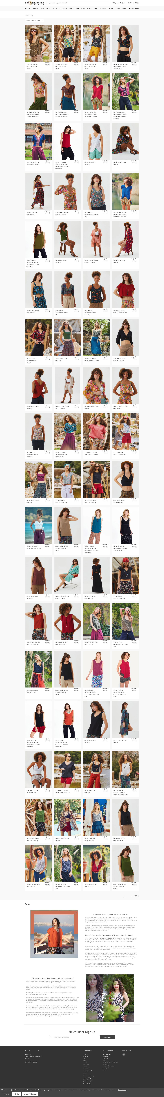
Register (122, 3)
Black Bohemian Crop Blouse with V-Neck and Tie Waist (120, 66)
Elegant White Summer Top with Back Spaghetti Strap (120, 792)
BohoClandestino (31, 986)
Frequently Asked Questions (110, 1062)
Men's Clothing (92, 8)
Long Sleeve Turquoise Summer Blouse (61, 313)
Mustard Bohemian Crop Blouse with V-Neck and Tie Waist (32, 114)
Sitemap (105, 1070)
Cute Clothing (87, 1078)
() (138, 3)
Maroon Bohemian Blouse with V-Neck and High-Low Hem (90, 114)
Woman (27, 8)
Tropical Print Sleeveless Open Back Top (120, 644)
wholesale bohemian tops (108, 938)
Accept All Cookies (30, 1094)
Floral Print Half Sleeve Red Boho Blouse (31, 361)
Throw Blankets (134, 8)
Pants (48, 8)
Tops (42, 8)
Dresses (35, 8)
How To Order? (107, 1054)
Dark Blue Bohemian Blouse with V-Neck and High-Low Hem (120, 214)
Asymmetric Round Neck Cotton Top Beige (61, 548)
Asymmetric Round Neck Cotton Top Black (61, 692)
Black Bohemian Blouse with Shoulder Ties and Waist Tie (120, 548)
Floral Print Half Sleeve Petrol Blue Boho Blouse (61, 454)
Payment (105, 1058)
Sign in (116, 3)
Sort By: (28, 20)
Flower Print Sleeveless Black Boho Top (90, 313)
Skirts (55, 8)
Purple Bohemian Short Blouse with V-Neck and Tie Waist (62, 114)
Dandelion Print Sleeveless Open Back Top (62, 886)
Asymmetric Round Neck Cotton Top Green (119, 886)
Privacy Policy (106, 1068)
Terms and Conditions (109, 1066)
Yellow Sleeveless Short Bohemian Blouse (61, 66)
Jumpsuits (63, 8)
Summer (103, 8)
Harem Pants (80, 8)
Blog (104, 1060)
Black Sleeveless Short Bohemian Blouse (90, 66)
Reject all (16, 1094)
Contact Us (106, 1064)
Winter (111, 8)
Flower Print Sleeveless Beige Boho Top (32, 454)
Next (135, 896)
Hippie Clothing (87, 1080)
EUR (129, 3)
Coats (71, 8)
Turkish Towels (121, 8)
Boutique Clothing (88, 1076)
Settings (7, 1094)
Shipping (105, 1056)
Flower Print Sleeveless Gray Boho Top (91, 214)
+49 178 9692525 (32, 1062)
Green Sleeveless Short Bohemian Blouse (32, 66)
